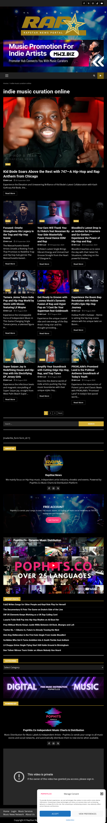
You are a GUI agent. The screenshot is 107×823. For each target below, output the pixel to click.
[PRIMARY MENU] (6, 75)
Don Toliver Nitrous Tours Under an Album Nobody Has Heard (32, 650)
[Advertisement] (53, 53)
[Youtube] (102, 3)
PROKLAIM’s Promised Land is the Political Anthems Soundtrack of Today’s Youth (88, 351)
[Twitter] (88, 3)
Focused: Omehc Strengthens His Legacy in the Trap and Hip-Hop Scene (19, 212)
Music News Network (13, 814)
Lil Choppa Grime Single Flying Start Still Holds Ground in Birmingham (36, 645)
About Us (30, 814)
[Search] (94, 75)
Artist (8, 164)
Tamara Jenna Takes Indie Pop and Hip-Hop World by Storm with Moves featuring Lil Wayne (19, 282)
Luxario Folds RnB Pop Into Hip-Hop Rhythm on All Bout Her (31, 620)
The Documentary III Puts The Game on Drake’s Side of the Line (33, 609)
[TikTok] (97, 3)
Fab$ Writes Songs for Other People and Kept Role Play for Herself (34, 604)
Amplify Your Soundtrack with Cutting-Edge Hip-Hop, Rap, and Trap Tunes (53, 351)
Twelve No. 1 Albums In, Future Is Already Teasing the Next (31, 630)
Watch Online (100, 76)
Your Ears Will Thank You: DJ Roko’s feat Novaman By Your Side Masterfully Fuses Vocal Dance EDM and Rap (53, 212)
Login (13, 811)
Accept (55, 813)
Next (60, 413)
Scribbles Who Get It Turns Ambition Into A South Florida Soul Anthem (36, 640)
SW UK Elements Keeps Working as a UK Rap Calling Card (30, 614)
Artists (42, 360)
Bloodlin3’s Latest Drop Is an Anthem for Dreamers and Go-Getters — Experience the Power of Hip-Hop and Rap (88, 212)
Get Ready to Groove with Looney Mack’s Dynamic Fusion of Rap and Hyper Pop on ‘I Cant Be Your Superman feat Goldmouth (53, 282)
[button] (101, 793)
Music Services (25, 811)
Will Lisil (8, 180)
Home (6, 811)
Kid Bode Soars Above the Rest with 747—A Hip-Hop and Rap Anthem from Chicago (53, 132)
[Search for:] (41, 423)
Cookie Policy (70, 820)
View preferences (87, 813)
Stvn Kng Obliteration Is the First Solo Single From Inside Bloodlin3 (34, 635)
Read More (10, 193)
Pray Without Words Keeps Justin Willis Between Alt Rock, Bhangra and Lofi (38, 625)
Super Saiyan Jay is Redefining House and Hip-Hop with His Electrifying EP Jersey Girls (19, 351)
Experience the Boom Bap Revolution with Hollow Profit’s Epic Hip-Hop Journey (88, 282)
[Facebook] (84, 3)
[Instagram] (93, 3)
